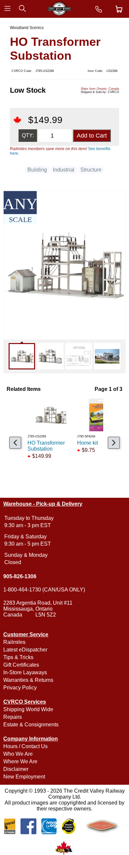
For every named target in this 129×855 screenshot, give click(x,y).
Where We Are (20, 761)
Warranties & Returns (28, 680)
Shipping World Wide (28, 709)
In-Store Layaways (25, 672)
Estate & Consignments (31, 724)
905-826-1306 (19, 576)
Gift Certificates (21, 665)
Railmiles (14, 642)
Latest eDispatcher (25, 649)
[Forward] (114, 443)
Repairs (12, 717)
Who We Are (18, 754)
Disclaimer (15, 769)
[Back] (15, 443)
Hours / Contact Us (25, 746)
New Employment (24, 776)
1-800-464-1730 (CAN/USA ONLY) (44, 589)
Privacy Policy (20, 687)
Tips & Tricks (18, 657)
